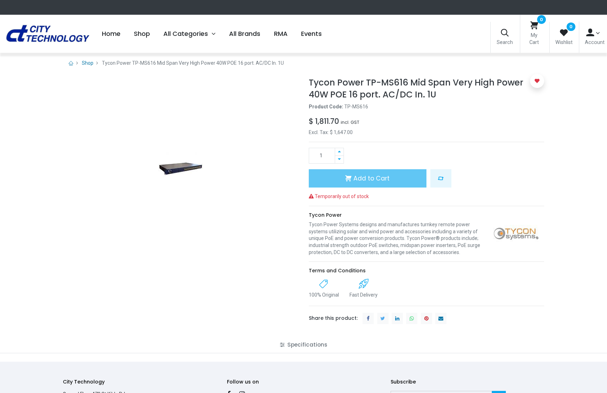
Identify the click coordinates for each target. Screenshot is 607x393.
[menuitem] (111, 34)
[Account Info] (593, 33)
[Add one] (339, 152)
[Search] (505, 33)
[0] (534, 26)
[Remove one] (339, 159)
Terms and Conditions (337, 270)
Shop (87, 63)
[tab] (303, 344)
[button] (440, 178)
